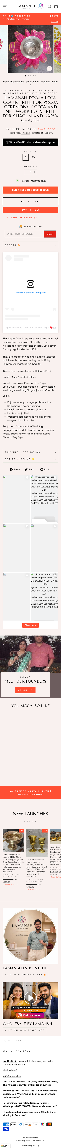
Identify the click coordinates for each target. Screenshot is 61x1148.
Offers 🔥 (13, 245)
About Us (25, 690)
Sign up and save (17, 1051)
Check (50, 233)
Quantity (30, 166)
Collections (17, 81)
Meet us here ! (10, 1070)
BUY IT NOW (31, 210)
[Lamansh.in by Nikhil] (30, 936)
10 (33, 157)
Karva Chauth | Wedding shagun (41, 81)
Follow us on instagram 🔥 (25, 974)
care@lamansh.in (12, 1075)
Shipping (25, 132)
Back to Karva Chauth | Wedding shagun (32, 792)
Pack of (30, 151)
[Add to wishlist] (6, 716)
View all (30, 821)
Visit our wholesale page (24, 1030)
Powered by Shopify (30, 1145)
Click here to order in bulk (30, 190)
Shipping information (23, 452)
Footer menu (13, 1040)
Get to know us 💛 (20, 459)
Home (6, 81)
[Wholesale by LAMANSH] (30, 1000)
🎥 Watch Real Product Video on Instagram (30, 142)
